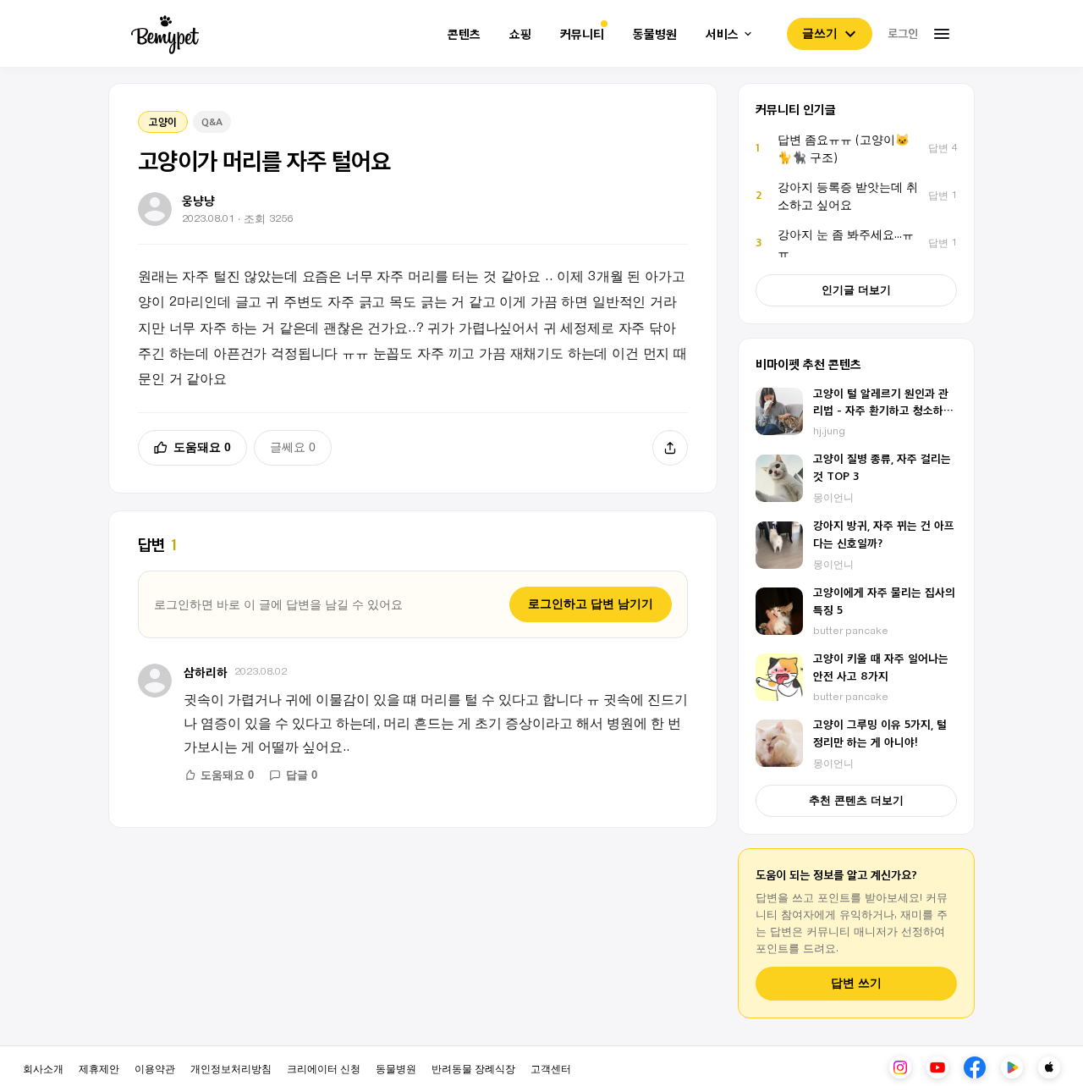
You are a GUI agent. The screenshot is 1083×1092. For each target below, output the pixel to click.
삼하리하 (206, 672)
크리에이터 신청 (323, 1068)
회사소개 (43, 1068)
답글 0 (301, 775)
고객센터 (551, 1068)
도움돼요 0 (202, 447)
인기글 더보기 (856, 290)
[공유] (670, 448)
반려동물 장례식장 (473, 1068)
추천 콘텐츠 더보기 (856, 800)
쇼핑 (520, 34)
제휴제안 (99, 1068)
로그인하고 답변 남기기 (590, 603)
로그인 (903, 33)
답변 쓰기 (856, 983)
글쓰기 (820, 33)
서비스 (722, 34)
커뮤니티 (582, 34)
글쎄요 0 (293, 447)
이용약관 (155, 1068)
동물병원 (655, 34)
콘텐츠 (464, 34)
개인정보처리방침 (231, 1068)
